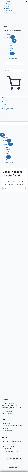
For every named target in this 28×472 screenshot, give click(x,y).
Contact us (8, 431)
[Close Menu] (2, 135)
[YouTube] (17, 458)
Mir (9, 53)
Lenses (8, 37)
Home (8, 1)
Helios (10, 41)
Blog (7, 6)
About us (9, 10)
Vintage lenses (13, 58)
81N (11, 50)
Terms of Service (10, 444)
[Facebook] (7, 458)
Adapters (9, 34)
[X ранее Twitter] (20, 458)
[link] (0, 130)
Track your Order (11, 13)
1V (11, 56)
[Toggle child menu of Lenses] (12, 37)
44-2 (11, 44)
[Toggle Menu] (2, 114)
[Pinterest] (14, 458)
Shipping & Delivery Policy (13, 426)
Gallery (8, 8)
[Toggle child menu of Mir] (12, 53)
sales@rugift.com (7, 413)
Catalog (8, 4)
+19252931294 (7, 411)
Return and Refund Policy (13, 441)
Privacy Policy (9, 446)
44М (11, 48)
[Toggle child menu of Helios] (14, 41)
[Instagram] (10, 458)
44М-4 (12, 46)
